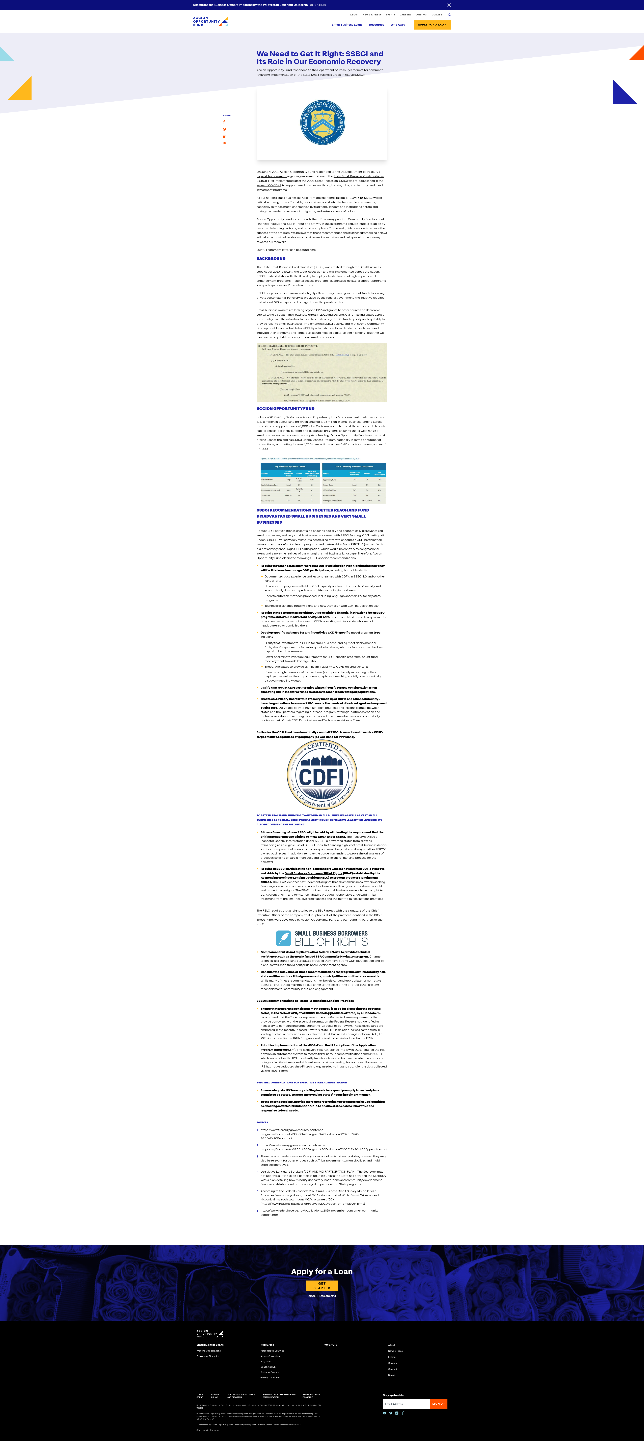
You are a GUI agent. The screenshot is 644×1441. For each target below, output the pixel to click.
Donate (437, 14)
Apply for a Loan (432, 24)
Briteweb (214, 1430)
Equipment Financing (208, 1356)
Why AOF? (398, 25)
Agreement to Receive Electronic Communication (279, 1396)
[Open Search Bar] (449, 14)
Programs (265, 1361)
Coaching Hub (268, 1367)
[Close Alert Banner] (449, 5)
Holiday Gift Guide (270, 1377)
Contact (422, 14)
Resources (376, 25)
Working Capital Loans (209, 1351)
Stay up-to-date (393, 1395)
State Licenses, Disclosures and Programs (241, 1396)
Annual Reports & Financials (311, 1396)
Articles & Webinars (270, 1356)
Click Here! (319, 5)
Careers (406, 14)
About (354, 14)
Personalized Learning (272, 1351)
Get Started (322, 1286)
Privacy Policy (215, 1396)
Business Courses (269, 1372)
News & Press (372, 14)
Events (391, 14)
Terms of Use (200, 1396)
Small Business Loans (347, 25)
